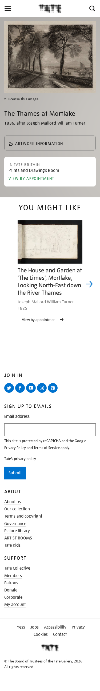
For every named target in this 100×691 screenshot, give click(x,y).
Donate (10, 590)
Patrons (11, 583)
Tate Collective (17, 568)
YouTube (32, 392)
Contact (60, 634)
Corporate (13, 597)
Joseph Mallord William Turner (56, 123)
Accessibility (55, 627)
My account (15, 604)
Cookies (41, 634)
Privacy (78, 627)
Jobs (34, 627)
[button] (92, 8)
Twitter (10, 392)
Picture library (17, 531)
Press (20, 627)
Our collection (17, 509)
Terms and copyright (23, 516)
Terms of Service (47, 447)
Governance (15, 523)
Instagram (43, 392)
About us (12, 502)
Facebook (21, 392)
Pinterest (54, 392)
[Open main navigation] (19, 8)
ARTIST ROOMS (18, 538)
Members (13, 575)
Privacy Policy (15, 447)
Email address (17, 416)
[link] (21, 99)
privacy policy (25, 458)
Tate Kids (12, 545)
